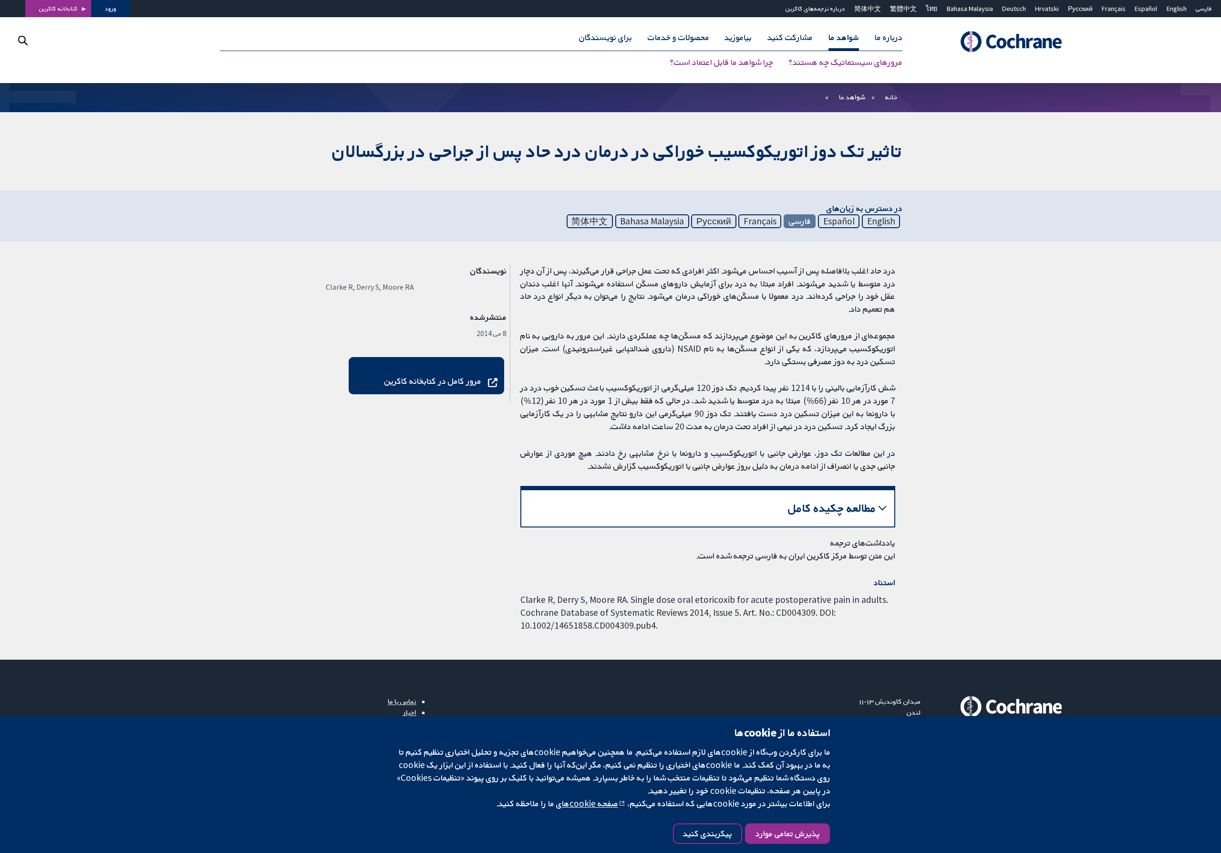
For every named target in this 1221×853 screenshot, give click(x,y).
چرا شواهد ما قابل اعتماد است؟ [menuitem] (721, 62)
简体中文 (867, 8)
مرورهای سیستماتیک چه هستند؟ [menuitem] (845, 62)
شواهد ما (852, 97)
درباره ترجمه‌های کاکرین (815, 8)
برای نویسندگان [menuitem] (605, 37)
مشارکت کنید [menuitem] (790, 37)
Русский (1080, 8)
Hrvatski (1047, 8)
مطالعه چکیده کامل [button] (832, 508)
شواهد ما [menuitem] (843, 37)
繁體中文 (903, 8)
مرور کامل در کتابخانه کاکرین (432, 381)
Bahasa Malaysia (970, 8)
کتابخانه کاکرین (58, 8)
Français (1114, 8)
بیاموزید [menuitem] (738, 37)
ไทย (931, 8)
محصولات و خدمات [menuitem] (678, 37)
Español (1146, 8)
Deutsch (1014, 8)
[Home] (998, 41)
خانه (891, 97)
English (1177, 8)
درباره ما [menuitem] (888, 37)
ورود (110, 8)
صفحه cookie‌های (587, 803)
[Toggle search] (22, 40)
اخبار (409, 712)
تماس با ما (402, 701)
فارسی (1204, 8)
